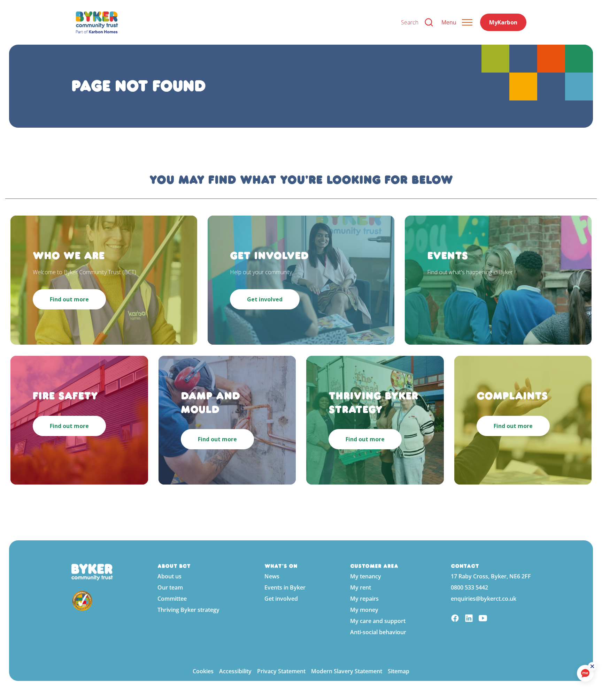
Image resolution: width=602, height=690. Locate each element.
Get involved (281, 598)
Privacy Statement (281, 671)
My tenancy (365, 576)
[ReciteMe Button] (592, 666)
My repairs (364, 598)
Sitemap (398, 671)
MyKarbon (503, 22)
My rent (360, 587)
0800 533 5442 (469, 587)
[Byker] (233, 22)
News (271, 576)
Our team (170, 587)
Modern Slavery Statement (346, 671)
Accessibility (235, 671)
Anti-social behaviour (378, 632)
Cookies (203, 671)
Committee (172, 598)
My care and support (378, 621)
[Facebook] (455, 619)
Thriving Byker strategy (188, 610)
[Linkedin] (469, 619)
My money (364, 610)
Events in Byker (285, 587)
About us (169, 576)
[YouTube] (483, 619)
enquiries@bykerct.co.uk (483, 598)
